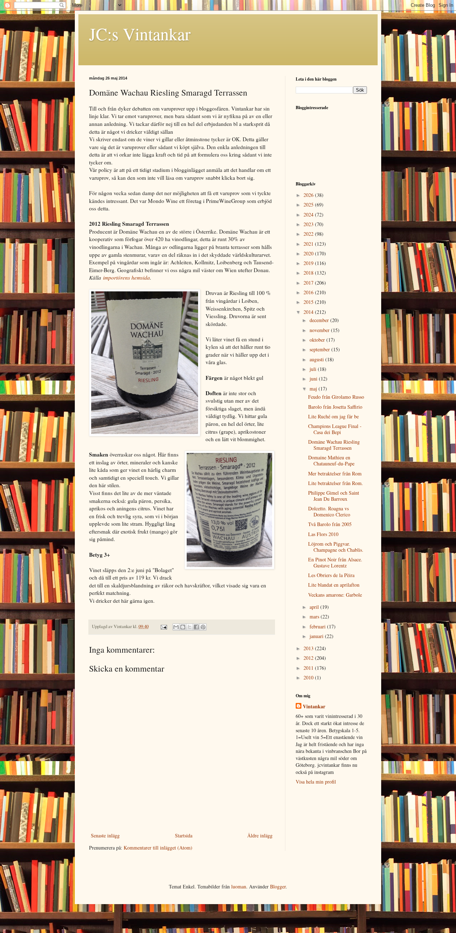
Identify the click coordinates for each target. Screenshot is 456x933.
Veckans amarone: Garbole (335, 594)
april (315, 606)
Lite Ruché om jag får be (333, 416)
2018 (309, 272)
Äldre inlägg (260, 835)
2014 (309, 312)
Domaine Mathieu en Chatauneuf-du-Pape (331, 460)
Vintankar (314, 706)
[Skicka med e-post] (176, 627)
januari (317, 636)
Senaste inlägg (105, 835)
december (320, 320)
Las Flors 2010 (323, 534)
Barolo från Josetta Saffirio (335, 406)
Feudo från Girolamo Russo (336, 396)
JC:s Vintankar (140, 33)
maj (314, 388)
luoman (238, 886)
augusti (317, 359)
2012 (309, 657)
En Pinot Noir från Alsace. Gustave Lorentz (335, 562)
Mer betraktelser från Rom (335, 473)
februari (318, 626)
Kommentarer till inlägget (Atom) (158, 847)
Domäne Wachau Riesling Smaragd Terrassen (334, 444)
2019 (309, 263)
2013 (309, 648)
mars (315, 616)
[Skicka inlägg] (163, 626)
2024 (309, 214)
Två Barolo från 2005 (330, 524)
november (320, 330)
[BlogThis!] (182, 627)
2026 (309, 195)
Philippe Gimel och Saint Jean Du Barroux (333, 495)
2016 (309, 292)
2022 (309, 233)
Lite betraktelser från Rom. (335, 483)
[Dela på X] (189, 627)
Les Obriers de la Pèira (331, 575)
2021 (309, 243)
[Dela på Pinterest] (203, 627)
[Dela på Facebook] (196, 627)
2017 (309, 282)
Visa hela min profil (316, 781)
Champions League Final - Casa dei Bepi (335, 429)
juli (314, 369)
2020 (309, 253)
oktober (318, 339)
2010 (309, 677)
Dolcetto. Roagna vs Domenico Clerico (329, 511)
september (320, 349)
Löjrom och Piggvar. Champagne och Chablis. (335, 546)
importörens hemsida (126, 277)
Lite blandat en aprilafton (333, 584)
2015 (309, 302)
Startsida (183, 835)
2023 (309, 224)
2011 (309, 667)
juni (314, 378)
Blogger (278, 886)
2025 (309, 204)
